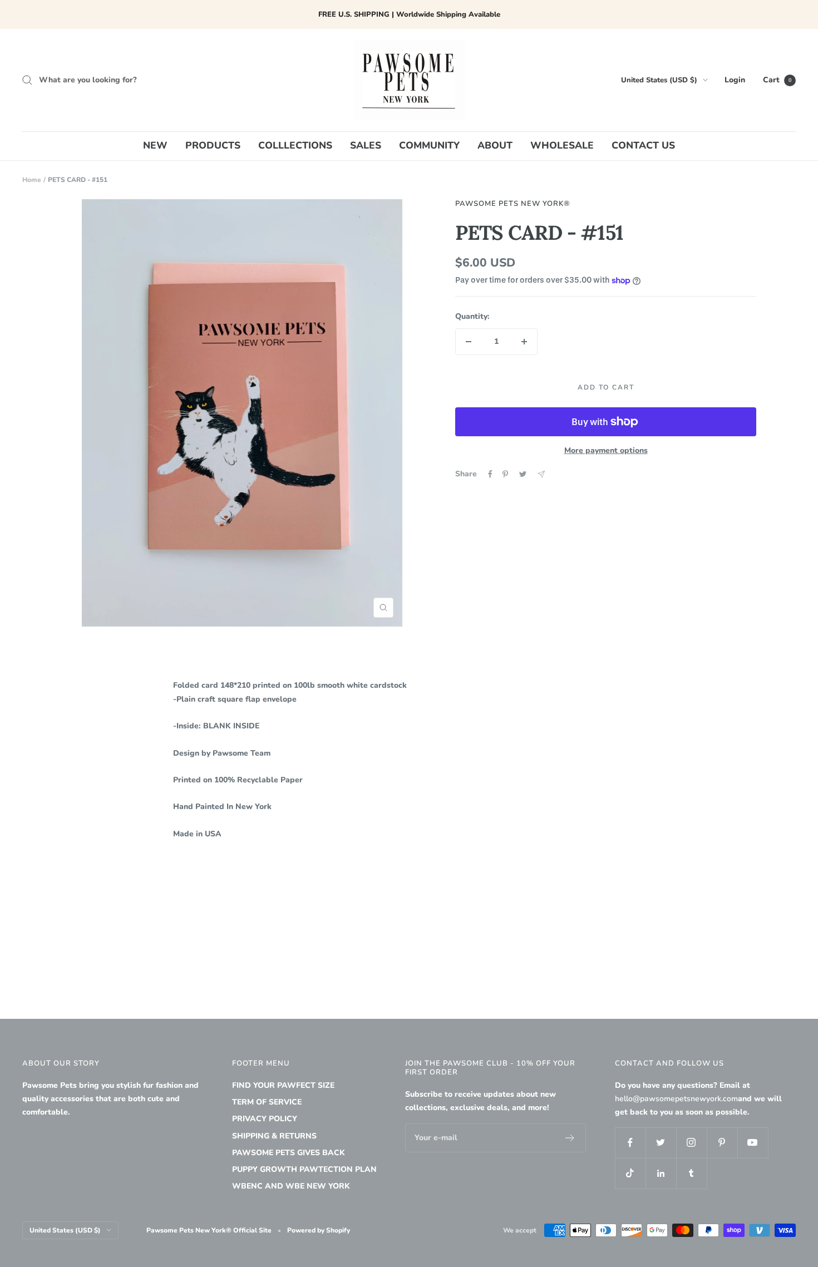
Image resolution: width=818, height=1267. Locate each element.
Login (735, 80)
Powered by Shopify (318, 1230)
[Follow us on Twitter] (660, 1142)
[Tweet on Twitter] (523, 474)
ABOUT (495, 145)
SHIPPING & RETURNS (274, 1136)
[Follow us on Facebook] (630, 1142)
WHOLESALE (562, 145)
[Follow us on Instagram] (691, 1142)
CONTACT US (643, 145)
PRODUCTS (212, 145)
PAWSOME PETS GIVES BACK (288, 1152)
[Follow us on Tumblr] (691, 1173)
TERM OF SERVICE (267, 1102)
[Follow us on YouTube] (752, 1142)
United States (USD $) (659, 80)
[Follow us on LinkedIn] (660, 1173)
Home (31, 179)
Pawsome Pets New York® (512, 204)
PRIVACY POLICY (264, 1118)
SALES (365, 145)
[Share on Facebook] (490, 474)
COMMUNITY (429, 145)
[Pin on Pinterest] (505, 474)
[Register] (570, 1138)
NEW (155, 145)
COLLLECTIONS (295, 145)
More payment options (606, 450)
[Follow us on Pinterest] (722, 1142)
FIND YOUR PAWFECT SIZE (283, 1085)
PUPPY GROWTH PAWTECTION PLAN (304, 1169)
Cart (777, 80)
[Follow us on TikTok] (630, 1173)
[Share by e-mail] (541, 474)
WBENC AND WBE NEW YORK (291, 1186)
